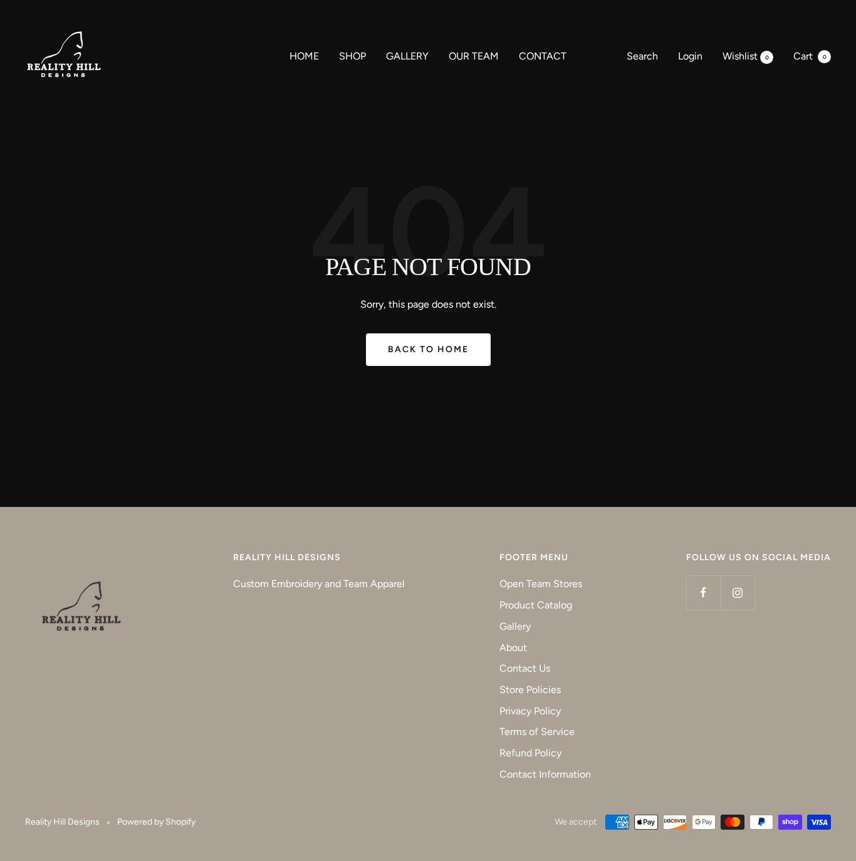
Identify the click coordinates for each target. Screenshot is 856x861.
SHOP (352, 56)
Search (642, 56)
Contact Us (524, 668)
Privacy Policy (530, 711)
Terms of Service (537, 732)
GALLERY (407, 56)
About (513, 648)
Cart (810, 56)
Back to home (428, 349)
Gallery (515, 626)
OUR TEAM (474, 56)
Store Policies (530, 690)
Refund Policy (530, 753)
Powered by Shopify (156, 822)
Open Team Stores (540, 584)
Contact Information (545, 774)
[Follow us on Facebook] (703, 592)
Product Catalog (535, 605)
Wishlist (746, 56)
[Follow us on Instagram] (738, 592)
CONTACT (542, 56)
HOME (304, 56)
